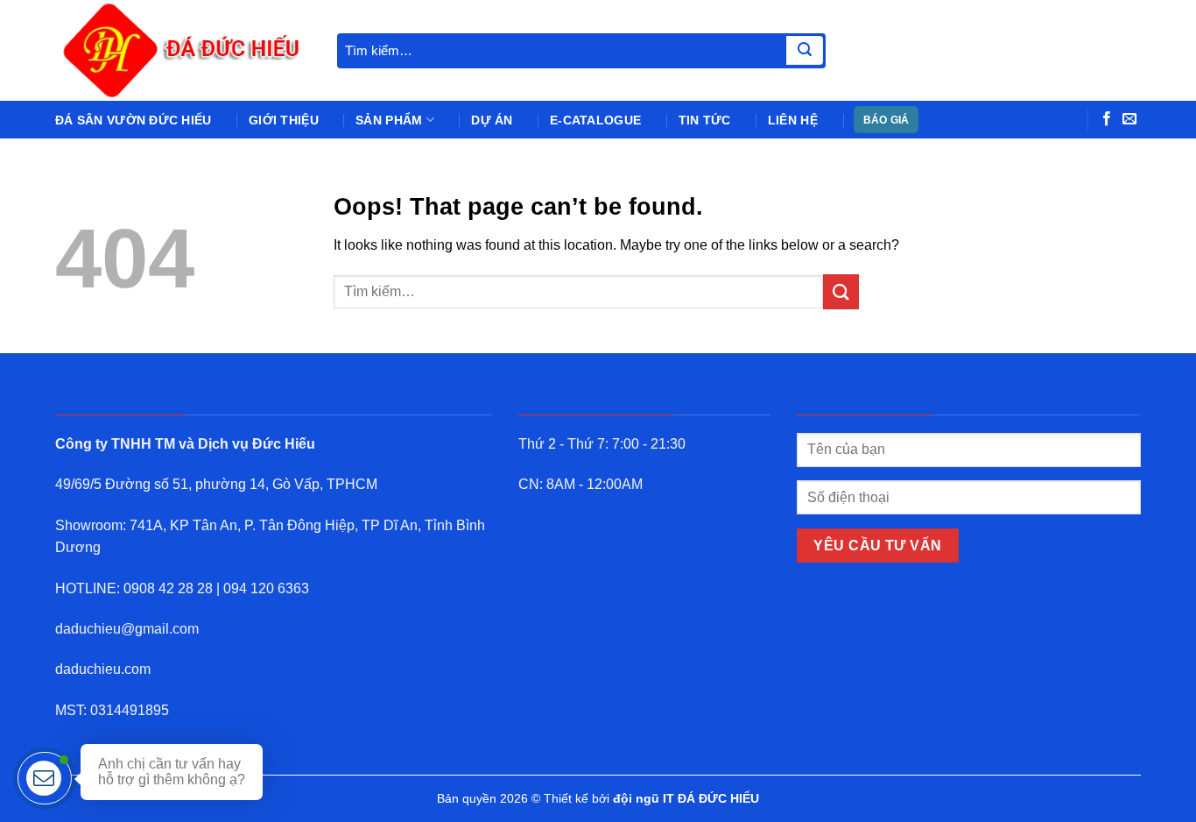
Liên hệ (793, 120)
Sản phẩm (388, 120)
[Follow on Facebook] (1107, 119)
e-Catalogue (595, 120)
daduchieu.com (103, 669)
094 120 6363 (266, 588)
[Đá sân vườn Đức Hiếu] (183, 50)
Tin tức (705, 120)
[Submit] (804, 51)
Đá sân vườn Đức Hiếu (133, 120)
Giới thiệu (284, 120)
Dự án (491, 120)
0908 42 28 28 (168, 588)
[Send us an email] (1129, 119)
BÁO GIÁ (886, 120)
